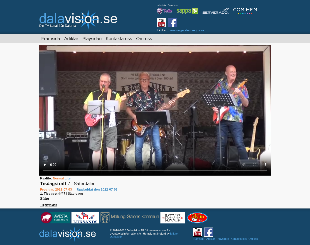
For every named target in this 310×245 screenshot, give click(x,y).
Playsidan (92, 38)
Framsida (50, 38)
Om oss (144, 38)
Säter (44, 199)
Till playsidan (48, 205)
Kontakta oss (119, 38)
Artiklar (71, 38)
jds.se (200, 30)
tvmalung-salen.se (182, 30)
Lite (68, 178)
